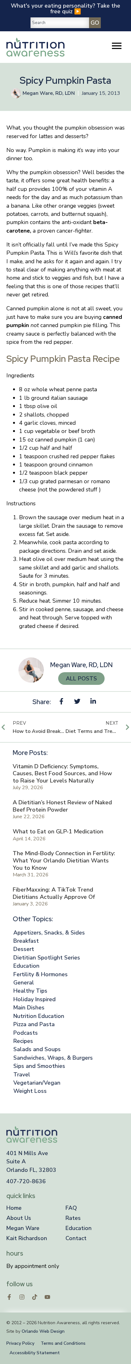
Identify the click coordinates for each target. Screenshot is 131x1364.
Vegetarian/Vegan (36, 1083)
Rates (73, 1218)
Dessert (23, 949)
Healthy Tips (30, 991)
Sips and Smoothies (39, 1066)
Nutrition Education (38, 1016)
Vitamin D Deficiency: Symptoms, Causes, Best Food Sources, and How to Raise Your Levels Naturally (62, 773)
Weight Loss (30, 1091)
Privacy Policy (20, 1343)
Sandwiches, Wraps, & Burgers (53, 1058)
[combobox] (60, 22)
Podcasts (25, 1033)
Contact (76, 1238)
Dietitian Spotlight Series (46, 957)
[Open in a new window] (9, 1297)
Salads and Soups (37, 1049)
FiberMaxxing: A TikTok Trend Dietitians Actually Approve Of (54, 893)
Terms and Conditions (63, 1343)
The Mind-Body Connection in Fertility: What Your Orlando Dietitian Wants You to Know (64, 860)
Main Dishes (29, 1007)
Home (14, 1208)
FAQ (71, 1208)
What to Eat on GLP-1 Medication (58, 831)
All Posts (81, 678)
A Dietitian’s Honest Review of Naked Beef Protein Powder (62, 806)
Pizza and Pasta (34, 1024)
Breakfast (26, 941)
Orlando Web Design (43, 1331)
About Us (18, 1218)
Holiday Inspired (34, 999)
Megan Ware (22, 1228)
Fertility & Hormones (40, 974)
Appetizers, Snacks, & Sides (49, 932)
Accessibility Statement (35, 1353)
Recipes (23, 1041)
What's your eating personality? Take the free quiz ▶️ (65, 8)
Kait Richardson (26, 1238)
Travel (21, 1074)
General (23, 982)
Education (26, 966)
